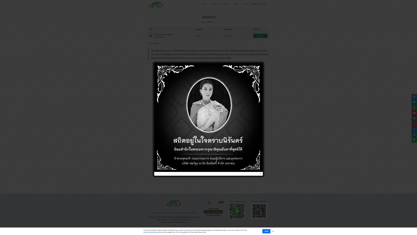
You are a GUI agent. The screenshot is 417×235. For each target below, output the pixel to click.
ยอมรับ (266, 231)
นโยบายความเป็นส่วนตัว (149, 232)
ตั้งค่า (177, 232)
